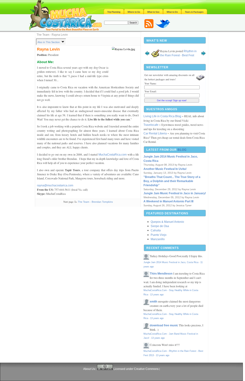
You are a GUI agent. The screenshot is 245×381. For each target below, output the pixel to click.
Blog (182, 149)
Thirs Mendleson (161, 273)
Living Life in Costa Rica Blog (162, 116)
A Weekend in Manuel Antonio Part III (168, 201)
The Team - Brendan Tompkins (95, 201)
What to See (153, 12)
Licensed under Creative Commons (136, 368)
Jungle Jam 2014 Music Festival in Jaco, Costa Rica (170, 262)
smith (153, 301)
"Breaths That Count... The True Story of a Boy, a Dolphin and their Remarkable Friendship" (171, 181)
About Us (89, 368)
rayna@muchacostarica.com (55, 185)
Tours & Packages (194, 12)
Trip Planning (113, 12)
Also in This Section (48, 42)
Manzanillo (158, 239)
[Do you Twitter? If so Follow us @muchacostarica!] (162, 27)
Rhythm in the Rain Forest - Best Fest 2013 (178, 55)
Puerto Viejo (158, 234)
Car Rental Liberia (155, 133)
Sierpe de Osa (160, 226)
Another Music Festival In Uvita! (165, 168)
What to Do (172, 12)
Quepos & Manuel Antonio (167, 221)
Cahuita (156, 230)
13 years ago (157, 294)
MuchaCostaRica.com (112, 154)
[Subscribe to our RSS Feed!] (149, 27)
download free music (164, 325)
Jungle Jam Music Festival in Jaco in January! (174, 193)
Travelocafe (150, 124)
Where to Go (134, 12)
